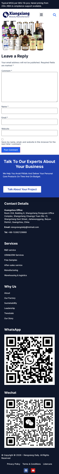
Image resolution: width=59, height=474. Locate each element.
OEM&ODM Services (14, 255)
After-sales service (13, 265)
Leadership (9, 308)
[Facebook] (26, 470)
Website (5, 129)
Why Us (10, 286)
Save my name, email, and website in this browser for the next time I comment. (28, 143)
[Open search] (54, 14)
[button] (41, 14)
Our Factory (9, 298)
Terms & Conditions (31, 464)
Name (4, 107)
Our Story (8, 318)
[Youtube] (33, 470)
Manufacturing (11, 270)
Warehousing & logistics (15, 275)
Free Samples (10, 260)
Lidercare (47, 464)
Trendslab (9, 313)
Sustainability (10, 303)
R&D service (10, 250)
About (7, 293)
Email (4, 118)
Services (11, 243)
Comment (6, 71)
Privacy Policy (13, 464)
